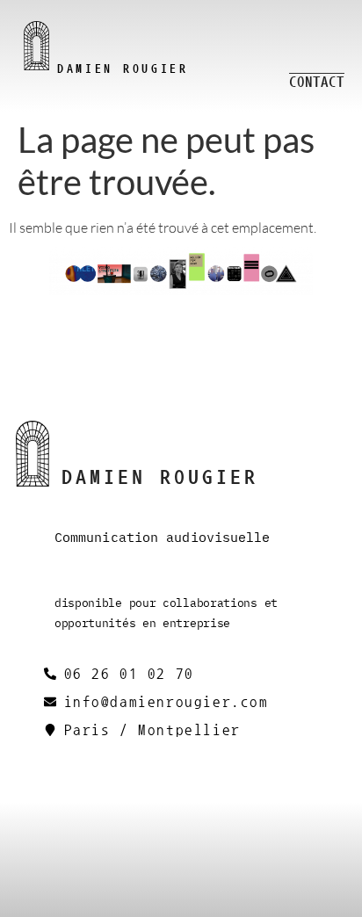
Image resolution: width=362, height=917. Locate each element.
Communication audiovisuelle (162, 537)
